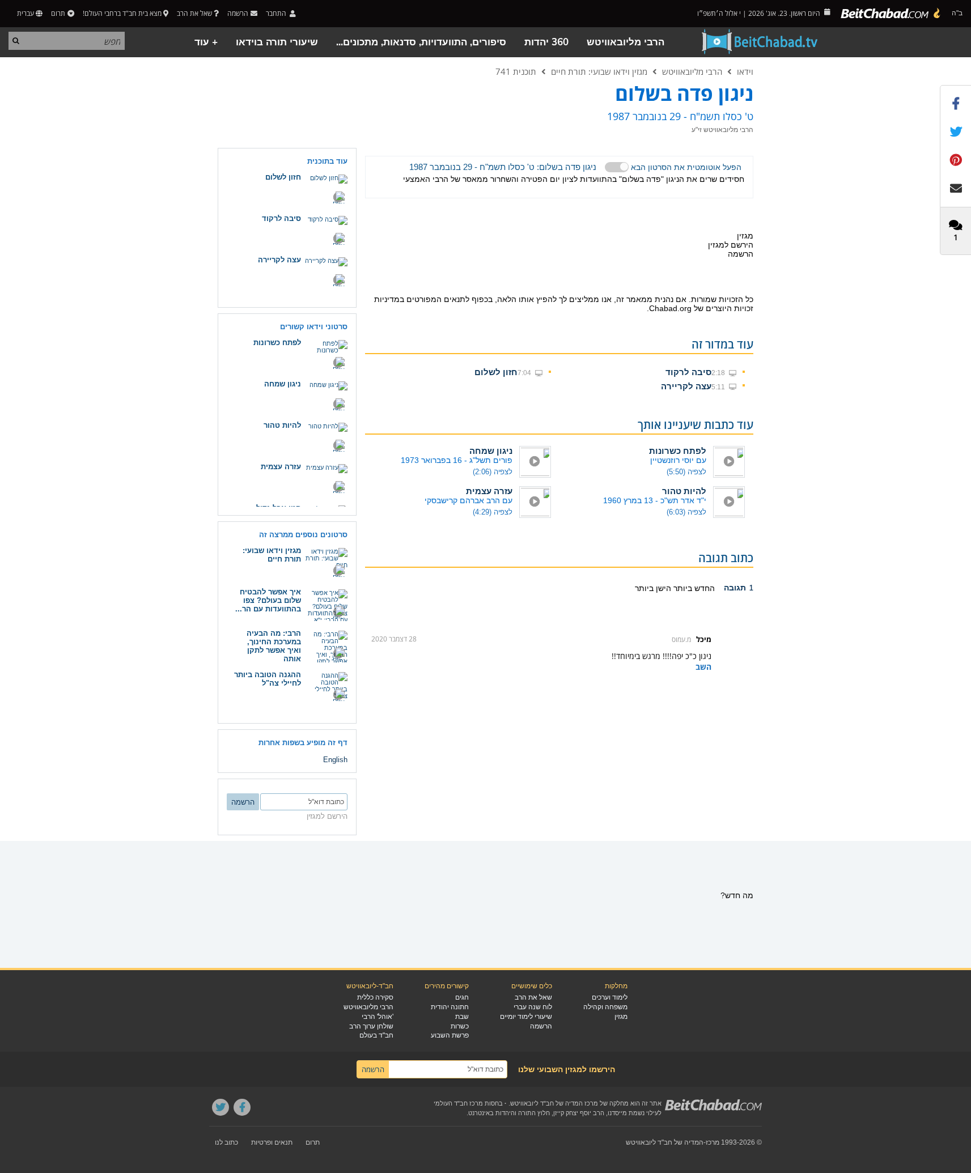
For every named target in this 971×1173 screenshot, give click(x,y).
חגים (462, 997)
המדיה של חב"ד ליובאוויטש (664, 1142)
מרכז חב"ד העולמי (458, 1103)
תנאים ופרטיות (271, 1142)
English (335, 759)
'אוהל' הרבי (377, 1017)
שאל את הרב (194, 13)
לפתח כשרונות (677, 451)
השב (703, 666)
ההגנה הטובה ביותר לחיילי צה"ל (267, 678)
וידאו (745, 71)
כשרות (460, 1026)
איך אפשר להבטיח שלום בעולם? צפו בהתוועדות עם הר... (268, 600)
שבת (462, 1017)
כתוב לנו (226, 1142)
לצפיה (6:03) (686, 512)
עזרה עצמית (489, 491)
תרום (58, 13)
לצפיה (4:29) (492, 512)
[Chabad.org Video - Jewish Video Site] (760, 42)
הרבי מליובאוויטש (625, 42)
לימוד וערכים (609, 997)
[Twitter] (220, 1107)
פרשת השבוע (450, 1035)
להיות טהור (684, 491)
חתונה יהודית (450, 1007)
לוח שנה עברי (533, 1007)
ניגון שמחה (490, 451)
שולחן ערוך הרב (371, 1026)
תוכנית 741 (515, 71)
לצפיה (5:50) (686, 472)
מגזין (620, 1017)
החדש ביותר (693, 588)
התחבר (277, 13)
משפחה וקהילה (605, 1007)
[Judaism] (891, 13)
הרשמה (541, 1026)
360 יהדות (546, 42)
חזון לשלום (496, 372)
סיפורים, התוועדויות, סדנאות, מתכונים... (421, 42)
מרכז (712, 1142)
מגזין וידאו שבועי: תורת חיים (599, 71)
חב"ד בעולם (376, 1035)
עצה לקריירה (686, 386)
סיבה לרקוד (688, 372)
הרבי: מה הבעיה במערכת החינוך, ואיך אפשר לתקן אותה (274, 646)
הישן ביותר (653, 588)
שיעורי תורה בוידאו (277, 42)
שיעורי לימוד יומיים (526, 1017)
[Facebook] (242, 1107)
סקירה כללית (375, 997)
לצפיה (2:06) (492, 472)
